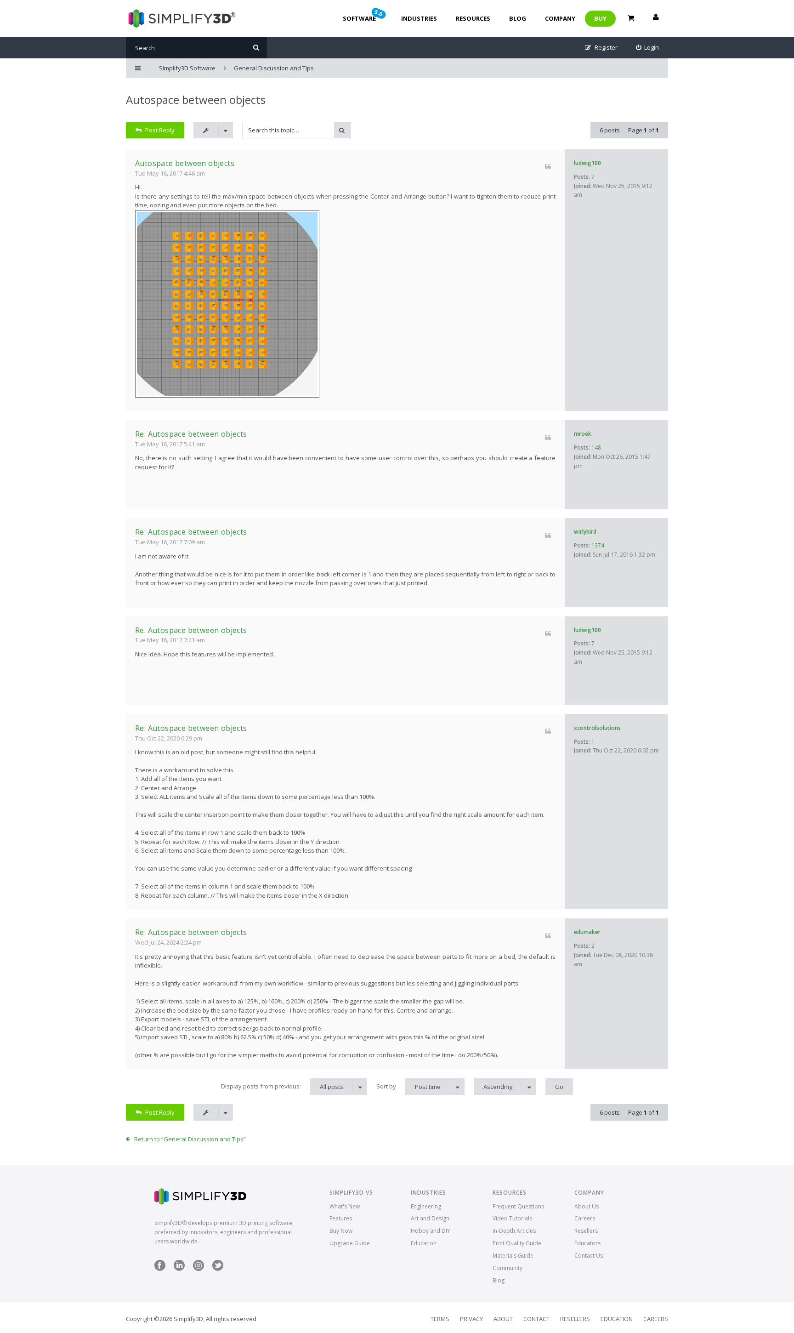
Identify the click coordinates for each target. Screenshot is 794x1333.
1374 (597, 545)
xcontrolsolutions (597, 728)
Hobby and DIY (430, 1231)
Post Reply (160, 130)
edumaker (587, 932)
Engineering (426, 1206)
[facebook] (159, 1269)
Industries (419, 18)
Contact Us (588, 1255)
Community (507, 1268)
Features (340, 1218)
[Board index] (181, 18)
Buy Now (340, 1231)
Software (363, 15)
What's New (344, 1206)
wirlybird (585, 531)
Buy (600, 18)
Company (560, 18)
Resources (473, 18)
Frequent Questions (518, 1206)
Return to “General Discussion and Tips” (190, 1139)
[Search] (256, 47)
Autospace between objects (196, 99)
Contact (536, 1319)
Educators (587, 1243)
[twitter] (217, 1269)
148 (596, 447)
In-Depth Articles (514, 1231)
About (503, 1319)
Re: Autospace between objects (191, 434)
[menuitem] (648, 47)
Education (424, 1243)
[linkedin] (179, 1269)
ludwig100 (587, 163)
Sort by (408, 1086)
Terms (440, 1319)
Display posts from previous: (282, 1086)
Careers (584, 1218)
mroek (582, 434)
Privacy (471, 1319)
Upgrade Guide (349, 1243)
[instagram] (198, 1269)
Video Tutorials (512, 1218)
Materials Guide (513, 1255)
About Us (586, 1206)
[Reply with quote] (548, 166)
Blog (517, 18)
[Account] (655, 18)
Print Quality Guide (517, 1243)
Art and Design (430, 1218)
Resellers (586, 1231)
